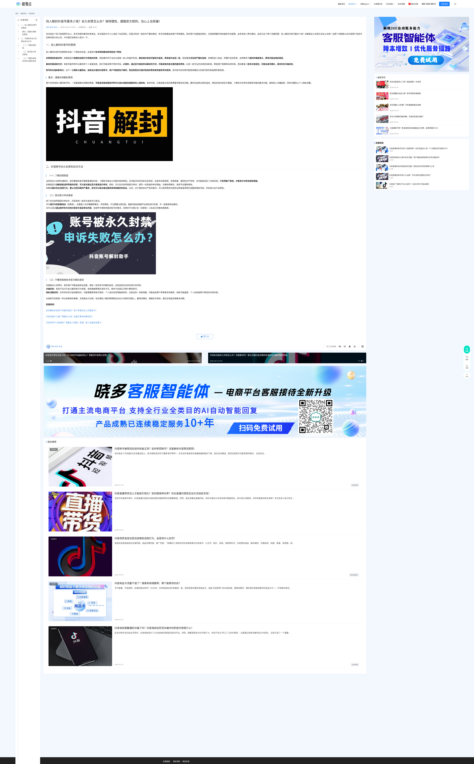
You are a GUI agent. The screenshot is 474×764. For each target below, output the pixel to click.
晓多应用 (185, 761)
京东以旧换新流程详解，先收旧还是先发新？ (407, 116)
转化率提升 (354, 575)
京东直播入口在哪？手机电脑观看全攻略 (405, 105)
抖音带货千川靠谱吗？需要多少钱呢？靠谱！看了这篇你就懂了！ (74, 322)
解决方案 (414, 4)
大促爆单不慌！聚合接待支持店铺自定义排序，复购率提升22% (414, 128)
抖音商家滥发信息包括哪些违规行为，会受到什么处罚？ (145, 538)
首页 (16, 13)
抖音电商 (355, 665)
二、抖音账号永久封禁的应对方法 (29, 39)
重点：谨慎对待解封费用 (29, 33)
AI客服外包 (378, 4)
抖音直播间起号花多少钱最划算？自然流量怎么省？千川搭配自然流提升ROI (418, 148)
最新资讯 (341, 4)
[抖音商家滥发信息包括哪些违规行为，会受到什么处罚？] (80, 556)
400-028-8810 (429, 4)
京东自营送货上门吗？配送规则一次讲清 (405, 82)
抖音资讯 (82, 27)
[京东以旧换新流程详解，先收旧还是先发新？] (382, 119)
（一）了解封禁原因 (29, 46)
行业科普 (389, 4)
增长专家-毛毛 (51, 27)
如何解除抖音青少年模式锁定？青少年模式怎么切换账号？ (71, 310)
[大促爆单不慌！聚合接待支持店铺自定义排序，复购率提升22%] (382, 131)
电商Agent (364, 4)
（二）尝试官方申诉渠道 (29, 53)
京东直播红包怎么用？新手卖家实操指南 (405, 93)
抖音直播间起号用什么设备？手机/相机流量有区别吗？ (410, 175)
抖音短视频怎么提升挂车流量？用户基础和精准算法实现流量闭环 (414, 157)
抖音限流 (355, 485)
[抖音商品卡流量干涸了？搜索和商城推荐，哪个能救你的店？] (80, 601)
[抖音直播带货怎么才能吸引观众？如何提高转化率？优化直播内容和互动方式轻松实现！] (80, 511)
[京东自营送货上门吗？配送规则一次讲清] (382, 84)
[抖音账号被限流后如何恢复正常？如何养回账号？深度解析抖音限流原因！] (80, 467)
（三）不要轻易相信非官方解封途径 (29, 59)
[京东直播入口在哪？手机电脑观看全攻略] (382, 107)
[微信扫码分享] (340, 346)
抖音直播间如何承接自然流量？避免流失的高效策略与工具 (411, 166)
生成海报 (332, 346)
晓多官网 (176, 761)
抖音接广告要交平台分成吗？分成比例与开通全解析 (409, 184)
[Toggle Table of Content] (36, 20)
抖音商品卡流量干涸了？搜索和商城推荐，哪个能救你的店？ (148, 583)
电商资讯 (351, 4)
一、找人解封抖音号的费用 (29, 26)
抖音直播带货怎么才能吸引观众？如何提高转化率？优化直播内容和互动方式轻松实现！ (163, 493)
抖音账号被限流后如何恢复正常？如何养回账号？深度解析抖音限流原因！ (155, 448)
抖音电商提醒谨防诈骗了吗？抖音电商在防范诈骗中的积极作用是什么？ (154, 628)
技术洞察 (401, 4)
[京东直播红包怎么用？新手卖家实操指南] (382, 96)
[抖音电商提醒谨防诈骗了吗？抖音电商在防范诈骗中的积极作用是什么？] (80, 646)
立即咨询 (444, 4)
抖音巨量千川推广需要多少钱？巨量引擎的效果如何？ (69, 316)
